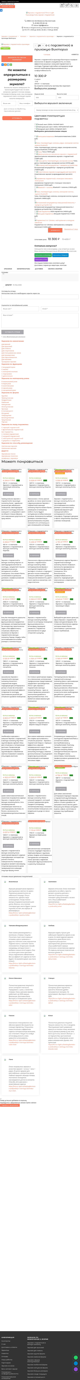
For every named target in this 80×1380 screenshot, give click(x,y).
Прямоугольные (7, 398)
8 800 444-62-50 (33, 21)
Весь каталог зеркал (9, 1369)
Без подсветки (7, 432)
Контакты (5, 1341)
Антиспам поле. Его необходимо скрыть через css (20, 293)
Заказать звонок (7, 6)
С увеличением (7, 376)
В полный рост (7, 411)
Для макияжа (6, 359)
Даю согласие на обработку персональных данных (14, 110)
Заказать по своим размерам (17, 59)
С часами (4, 369)
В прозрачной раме (8, 390)
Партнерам (6, 1363)
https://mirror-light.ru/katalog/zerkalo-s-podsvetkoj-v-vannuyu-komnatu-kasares (22, 966)
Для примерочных (8, 355)
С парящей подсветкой (10, 427)
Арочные (4, 409)
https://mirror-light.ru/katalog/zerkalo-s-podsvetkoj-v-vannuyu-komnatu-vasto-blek (22, 1042)
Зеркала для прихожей (35, 1347)
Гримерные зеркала (8, 362)
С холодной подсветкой (10, 436)
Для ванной (5, 344)
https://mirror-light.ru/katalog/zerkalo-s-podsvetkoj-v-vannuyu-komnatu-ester (22, 1003)
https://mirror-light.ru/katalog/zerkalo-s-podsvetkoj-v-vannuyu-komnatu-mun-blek (22, 1089)
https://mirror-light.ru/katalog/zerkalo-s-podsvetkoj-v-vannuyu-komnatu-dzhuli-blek (61, 957)
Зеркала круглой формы (36, 1354)
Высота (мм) (62, 94)
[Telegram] (8, 64)
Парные (4, 422)
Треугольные (6, 420)
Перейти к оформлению (10, 1105)
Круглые (4, 396)
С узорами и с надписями (10, 441)
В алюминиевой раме (9, 381)
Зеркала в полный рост (36, 1377)
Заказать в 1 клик (71, 229)
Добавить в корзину (55, 231)
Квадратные (6, 400)
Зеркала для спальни (35, 1350)
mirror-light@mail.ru (41, 25)
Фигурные (5, 413)
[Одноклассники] (5, 64)
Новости (4, 1353)
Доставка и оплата (9, 1347)
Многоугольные (7, 407)
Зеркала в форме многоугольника (33, 1361)
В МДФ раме (6, 384)
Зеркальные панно (8, 454)
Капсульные (5, 404)
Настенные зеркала (9, 446)
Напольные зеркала (8, 448)
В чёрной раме (6, 388)
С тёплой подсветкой (10, 434)
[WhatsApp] (11, 64)
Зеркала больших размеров (37, 1371)
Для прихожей (6, 346)
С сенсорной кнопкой (9, 371)
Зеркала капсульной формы (37, 1368)
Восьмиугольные (7, 418)
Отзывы (4, 1356)
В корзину (8, 494)
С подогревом (6, 374)
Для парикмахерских (9, 357)
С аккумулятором (8, 367)
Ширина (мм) (39, 94)
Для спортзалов (7, 351)
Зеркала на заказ (7, 1366)
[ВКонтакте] (2, 64)
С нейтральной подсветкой (12, 438)
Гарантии (5, 1350)
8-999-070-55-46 (41, 23)
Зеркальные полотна (9, 456)
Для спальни (6, 348)
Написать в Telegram (60, 255)
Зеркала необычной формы (37, 1365)
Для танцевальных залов (11, 353)
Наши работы (6, 1360)
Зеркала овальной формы (36, 1357)
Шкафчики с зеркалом (9, 458)
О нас (3, 1344)
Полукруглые (6, 415)
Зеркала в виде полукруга (37, 1374)
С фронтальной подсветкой (12, 430)
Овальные (5, 402)
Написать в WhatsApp (43, 255)
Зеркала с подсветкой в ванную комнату (36, 1343)
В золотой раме (7, 386)
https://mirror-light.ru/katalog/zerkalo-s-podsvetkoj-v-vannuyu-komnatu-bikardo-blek (61, 1047)
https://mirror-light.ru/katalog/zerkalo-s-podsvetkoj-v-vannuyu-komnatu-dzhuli (61, 1001)
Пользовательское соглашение (8, 1377)
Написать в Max (41, 259)
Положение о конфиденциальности (9, 1373)
